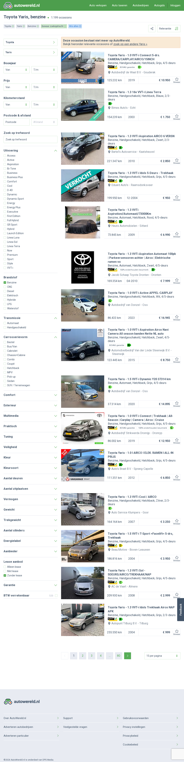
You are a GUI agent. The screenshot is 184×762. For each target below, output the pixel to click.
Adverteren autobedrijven (18, 727)
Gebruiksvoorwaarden (136, 718)
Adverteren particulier (16, 735)
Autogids (159, 5)
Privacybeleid (130, 735)
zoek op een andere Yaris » (130, 44)
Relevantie (165, 28)
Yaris (23, 16)
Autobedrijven (141, 5)
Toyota (10, 16)
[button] (180, 609)
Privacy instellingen (134, 727)
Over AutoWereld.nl (15, 718)
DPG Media (48, 760)
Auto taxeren (119, 5)
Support (68, 718)
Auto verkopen (98, 5)
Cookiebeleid (130, 744)
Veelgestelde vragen (75, 727)
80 (118, 655)
